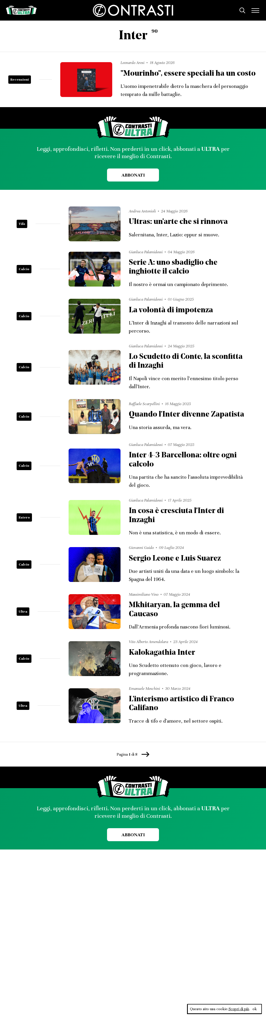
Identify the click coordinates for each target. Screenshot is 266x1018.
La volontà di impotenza (171, 310)
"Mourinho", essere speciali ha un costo (188, 73)
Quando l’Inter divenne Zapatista (186, 414)
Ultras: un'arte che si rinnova (178, 222)
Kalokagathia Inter (162, 653)
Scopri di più (239, 1009)
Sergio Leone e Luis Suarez (175, 558)
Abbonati (133, 175)
